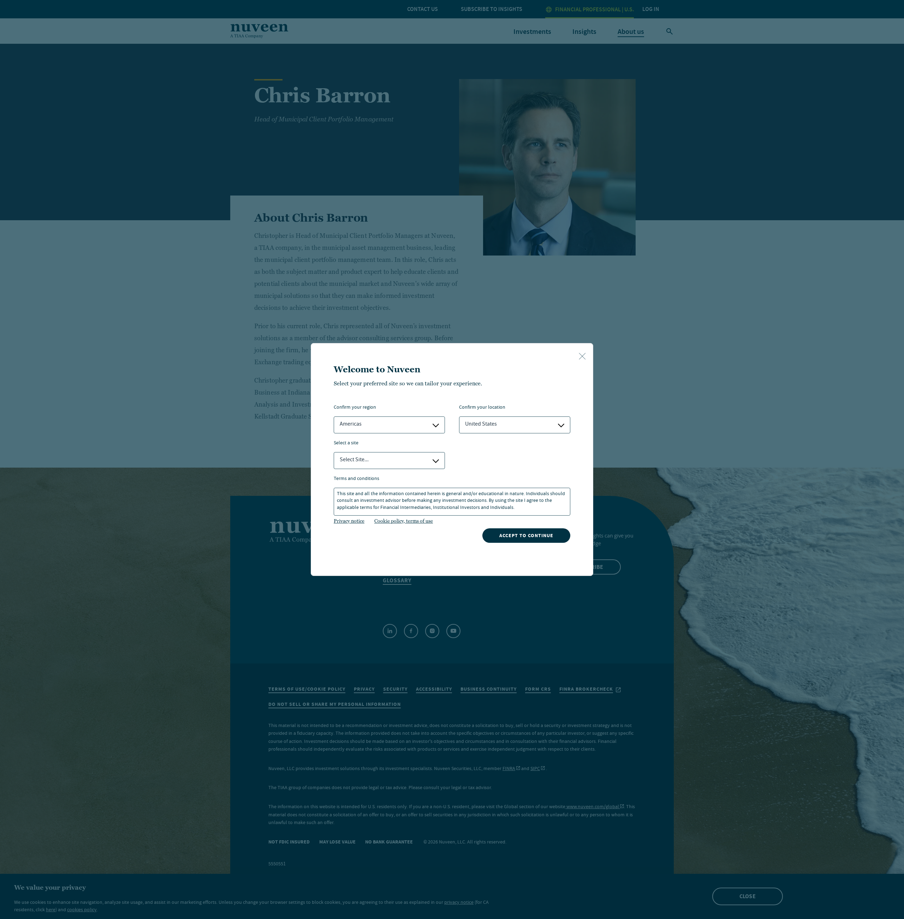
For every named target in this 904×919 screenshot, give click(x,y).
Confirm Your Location (482, 408)
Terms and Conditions (356, 479)
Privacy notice (349, 521)
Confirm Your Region (355, 408)
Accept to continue (526, 535)
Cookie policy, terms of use (403, 521)
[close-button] (582, 357)
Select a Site (346, 443)
